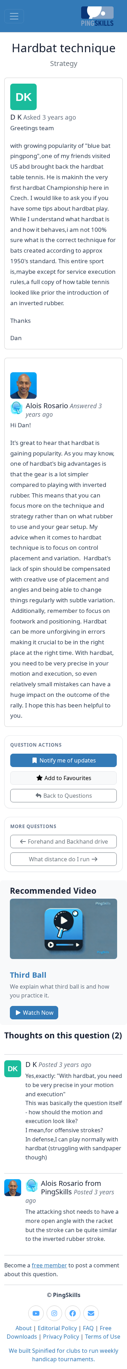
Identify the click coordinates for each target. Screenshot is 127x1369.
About (24, 1328)
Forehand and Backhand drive (67, 841)
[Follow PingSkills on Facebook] (72, 1313)
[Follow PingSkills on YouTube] (36, 1313)
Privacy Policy (61, 1336)
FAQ (88, 1328)
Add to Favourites (67, 778)
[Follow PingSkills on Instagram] (54, 1313)
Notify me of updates (67, 760)
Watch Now (38, 1013)
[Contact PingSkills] (91, 1313)
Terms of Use (102, 1336)
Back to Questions (67, 796)
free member (49, 1265)
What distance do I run (60, 859)
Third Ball (28, 975)
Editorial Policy (57, 1328)
